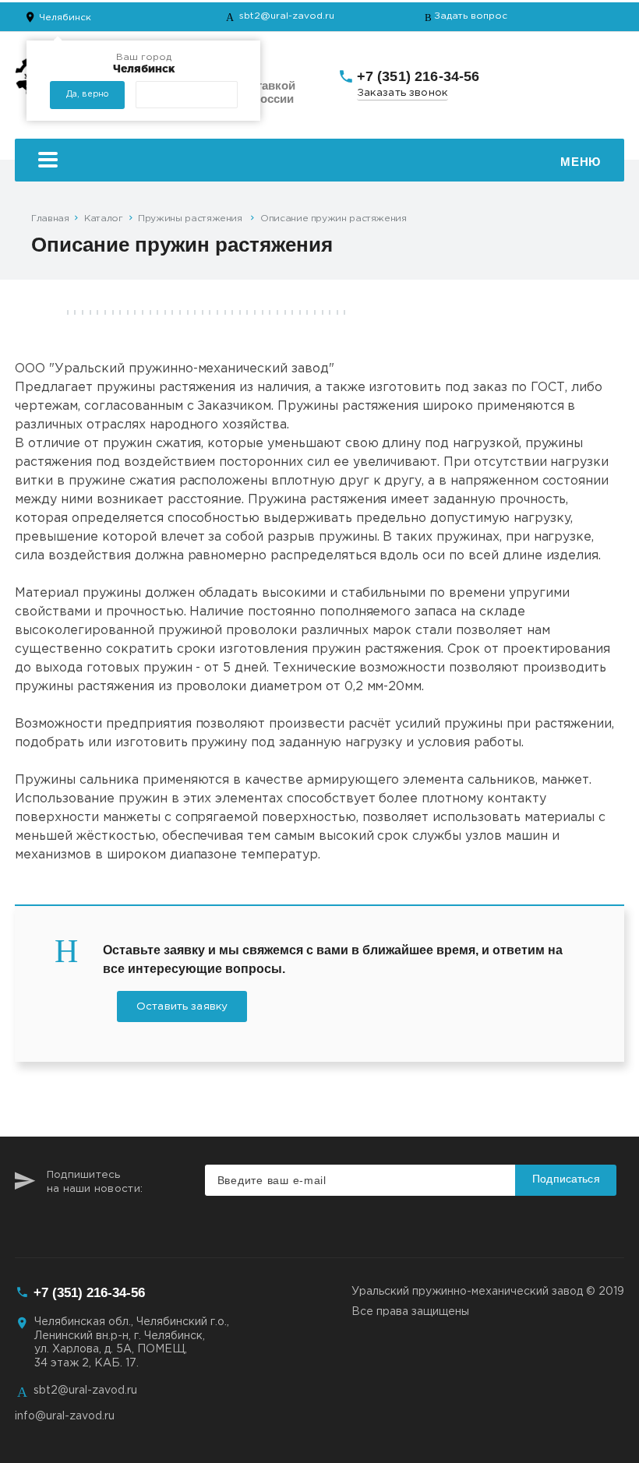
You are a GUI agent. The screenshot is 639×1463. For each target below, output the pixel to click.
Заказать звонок (403, 92)
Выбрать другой (186, 94)
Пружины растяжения (191, 218)
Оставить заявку (182, 1006)
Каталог (103, 218)
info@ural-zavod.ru (65, 1416)
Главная (50, 218)
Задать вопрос (470, 16)
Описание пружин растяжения (333, 218)
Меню (580, 161)
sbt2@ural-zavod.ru (286, 16)
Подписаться (566, 1178)
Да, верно (87, 94)
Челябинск (65, 17)
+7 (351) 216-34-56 (418, 76)
